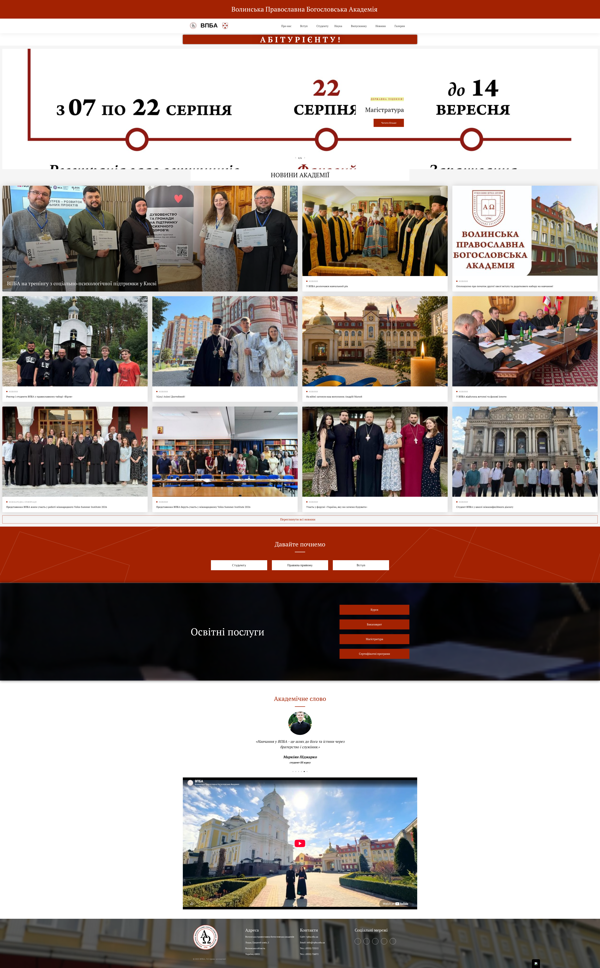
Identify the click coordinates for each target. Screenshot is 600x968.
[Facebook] (358, 941)
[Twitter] (366, 941)
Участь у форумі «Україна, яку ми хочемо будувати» (336, 507)
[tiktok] (393, 941)
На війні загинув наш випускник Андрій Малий (334, 396)
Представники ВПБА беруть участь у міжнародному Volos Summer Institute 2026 (203, 507)
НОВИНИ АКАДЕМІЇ (300, 175)
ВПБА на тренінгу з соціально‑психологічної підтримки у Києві (82, 283)
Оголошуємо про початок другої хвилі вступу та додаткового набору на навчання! (504, 286)
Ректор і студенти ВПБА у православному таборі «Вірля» (39, 396)
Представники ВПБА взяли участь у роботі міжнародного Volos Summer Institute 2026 (56, 507)
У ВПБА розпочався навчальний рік (327, 286)
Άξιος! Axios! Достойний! (170, 396)
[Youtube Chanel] (384, 941)
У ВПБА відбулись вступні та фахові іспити (481, 396)
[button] (300, 519)
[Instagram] (375, 941)
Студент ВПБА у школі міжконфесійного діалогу (484, 507)
